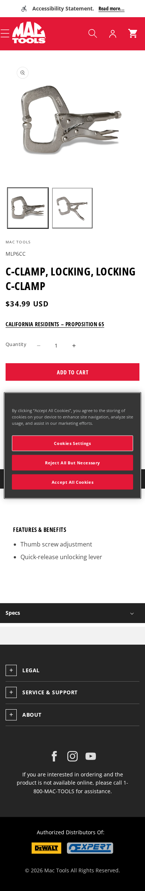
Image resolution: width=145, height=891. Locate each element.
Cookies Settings (72, 443)
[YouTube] (91, 756)
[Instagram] (72, 756)
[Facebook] (54, 756)
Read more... (112, 8)
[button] (92, 33)
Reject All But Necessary (72, 462)
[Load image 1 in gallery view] (27, 208)
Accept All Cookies (72, 482)
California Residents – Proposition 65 (55, 324)
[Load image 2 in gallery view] (72, 208)
